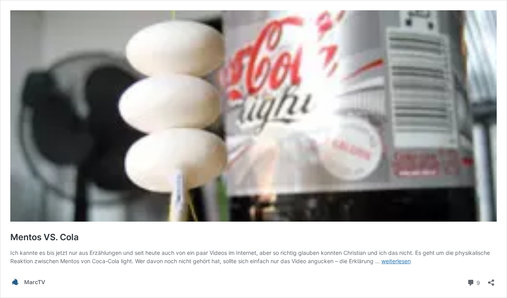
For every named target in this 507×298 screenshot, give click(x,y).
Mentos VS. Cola (44, 237)
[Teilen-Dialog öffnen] (491, 280)
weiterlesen (396, 261)
